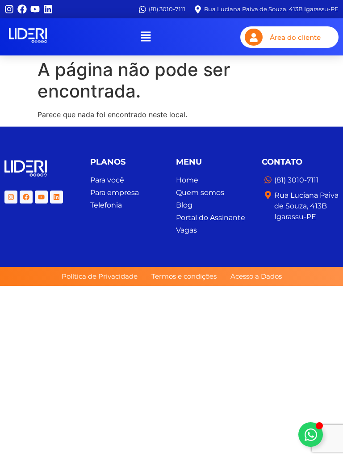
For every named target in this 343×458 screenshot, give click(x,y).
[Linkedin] (48, 9)
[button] (146, 37)
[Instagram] (9, 9)
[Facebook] (22, 9)
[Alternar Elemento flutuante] (310, 434)
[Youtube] (35, 9)
